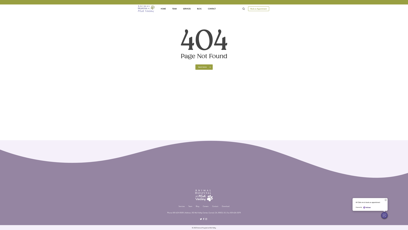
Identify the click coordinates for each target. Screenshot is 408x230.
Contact (215, 206)
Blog (197, 206)
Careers (206, 206)
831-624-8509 (178, 212)
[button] (384, 215)
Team (190, 206)
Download (225, 206)
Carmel (211, 212)
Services (182, 206)
